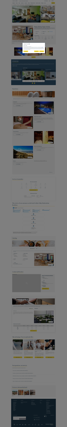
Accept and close (41, 51)
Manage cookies (26, 51)
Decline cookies (36, 51)
